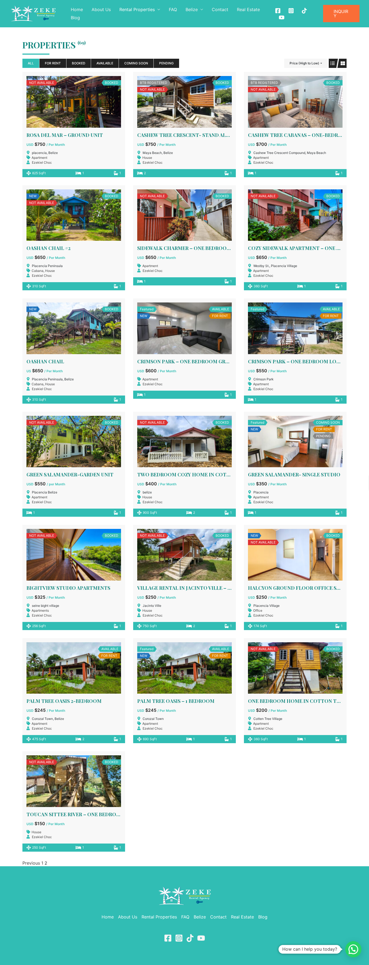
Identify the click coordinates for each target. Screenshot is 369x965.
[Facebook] (278, 11)
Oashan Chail (45, 361)
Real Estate (248, 9)
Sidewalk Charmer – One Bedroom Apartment (200, 248)
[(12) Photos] (184, 101)
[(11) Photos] (184, 328)
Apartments (40, 610)
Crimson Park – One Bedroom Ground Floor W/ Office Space (219, 361)
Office (257, 610)
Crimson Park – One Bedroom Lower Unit (304, 361)
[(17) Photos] (73, 215)
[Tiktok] (304, 11)
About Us (101, 9)
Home (77, 9)
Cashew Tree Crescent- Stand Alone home (195, 135)
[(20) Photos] (295, 554)
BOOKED (78, 63)
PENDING (166, 63)
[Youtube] (281, 17)
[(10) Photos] (73, 101)
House (147, 158)
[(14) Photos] (184, 215)
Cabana (37, 271)
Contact (220, 9)
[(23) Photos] (184, 441)
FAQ (173, 9)
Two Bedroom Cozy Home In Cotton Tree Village (205, 474)
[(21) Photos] (73, 328)
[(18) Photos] (73, 554)
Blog (75, 17)
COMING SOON (136, 63)
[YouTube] (201, 938)
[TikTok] (190, 938)
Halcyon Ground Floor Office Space (298, 588)
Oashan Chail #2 (48, 248)
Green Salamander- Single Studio (294, 474)
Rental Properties (137, 9)
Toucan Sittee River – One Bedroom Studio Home (94, 814)
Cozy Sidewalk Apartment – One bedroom (305, 248)
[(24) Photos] (295, 668)
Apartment (39, 158)
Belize (192, 9)
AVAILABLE (104, 63)
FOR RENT (53, 63)
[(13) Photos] (295, 101)
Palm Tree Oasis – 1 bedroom (175, 701)
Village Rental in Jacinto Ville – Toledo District (205, 588)
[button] (341, 13)
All (31, 63)
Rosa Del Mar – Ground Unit (64, 135)
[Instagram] (291, 11)
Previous (31, 863)
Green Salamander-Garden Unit (69, 474)
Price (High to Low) (304, 63)
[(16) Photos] (73, 781)
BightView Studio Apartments (68, 588)
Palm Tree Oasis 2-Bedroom (64, 701)
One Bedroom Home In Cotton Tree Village (307, 701)
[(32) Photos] (184, 554)
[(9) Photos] (295, 441)
